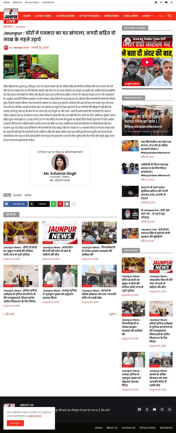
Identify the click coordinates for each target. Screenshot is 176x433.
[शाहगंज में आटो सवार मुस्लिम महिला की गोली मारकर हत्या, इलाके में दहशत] (130, 191)
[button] (161, 16)
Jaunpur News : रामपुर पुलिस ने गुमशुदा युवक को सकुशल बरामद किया (60, 294)
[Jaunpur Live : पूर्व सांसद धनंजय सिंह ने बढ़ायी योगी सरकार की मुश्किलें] (130, 233)
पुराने (112, 314)
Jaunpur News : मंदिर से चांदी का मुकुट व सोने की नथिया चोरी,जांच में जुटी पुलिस (20, 251)
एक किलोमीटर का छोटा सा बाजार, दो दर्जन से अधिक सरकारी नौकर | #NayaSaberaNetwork (156, 147)
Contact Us (48, 2)
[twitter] (161, 2)
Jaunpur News (65, 16)
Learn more (34, 416)
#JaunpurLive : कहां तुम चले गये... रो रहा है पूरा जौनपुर (155, 213)
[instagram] (162, 410)
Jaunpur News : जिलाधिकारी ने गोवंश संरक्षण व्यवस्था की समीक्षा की (98, 251)
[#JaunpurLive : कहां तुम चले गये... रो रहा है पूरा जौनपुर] (130, 214)
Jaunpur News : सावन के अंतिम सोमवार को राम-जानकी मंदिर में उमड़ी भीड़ (99, 294)
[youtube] (166, 2)
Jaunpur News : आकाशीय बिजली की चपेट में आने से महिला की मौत (58, 251)
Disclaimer (166, 427)
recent (28, 195)
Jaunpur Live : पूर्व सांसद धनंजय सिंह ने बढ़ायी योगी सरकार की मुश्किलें (155, 233)
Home (6, 2)
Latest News (43, 16)
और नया (9, 314)
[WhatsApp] (54, 204)
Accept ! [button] (15, 423)
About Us (17, 2)
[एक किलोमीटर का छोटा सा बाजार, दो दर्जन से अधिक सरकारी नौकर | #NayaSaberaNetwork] (130, 145)
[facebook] (156, 2)
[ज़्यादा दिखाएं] (74, 204)
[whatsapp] (172, 2)
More (146, 16)
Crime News (111, 16)
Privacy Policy (32, 2)
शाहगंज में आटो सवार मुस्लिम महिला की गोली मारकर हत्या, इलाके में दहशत (154, 193)
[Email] (67, 204)
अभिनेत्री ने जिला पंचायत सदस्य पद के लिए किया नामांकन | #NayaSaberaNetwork (155, 170)
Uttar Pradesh (89, 16)
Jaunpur (20, 26)
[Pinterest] (60, 204)
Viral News (131, 16)
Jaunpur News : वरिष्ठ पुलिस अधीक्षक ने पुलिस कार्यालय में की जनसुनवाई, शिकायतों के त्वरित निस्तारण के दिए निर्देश (20, 296)
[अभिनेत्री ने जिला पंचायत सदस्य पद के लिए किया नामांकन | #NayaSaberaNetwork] (130, 168)
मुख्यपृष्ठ (8, 26)
